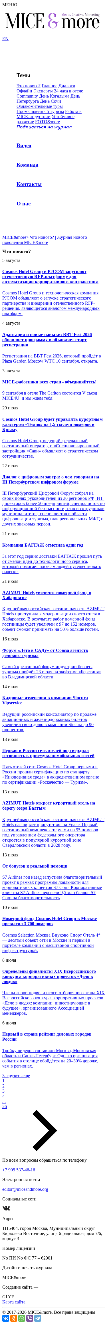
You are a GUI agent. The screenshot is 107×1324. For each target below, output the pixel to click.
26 (4, 1106)
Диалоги (66, 85)
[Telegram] (37, 1318)
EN (5, 38)
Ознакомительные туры (40, 106)
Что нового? (29, 85)
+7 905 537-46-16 (18, 1169)
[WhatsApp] (21, 1318)
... (4, 1101)
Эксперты (43, 90)
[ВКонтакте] (5, 1318)
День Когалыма (54, 96)
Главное (49, 85)
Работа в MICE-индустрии (49, 114)
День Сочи (50, 101)
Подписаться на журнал (44, 127)
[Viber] (29, 1318)
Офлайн (24, 90)
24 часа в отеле (68, 90)
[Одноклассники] (13, 1318)
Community (27, 96)
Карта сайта (13, 1301)
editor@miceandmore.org (25, 1189)
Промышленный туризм (40, 111)
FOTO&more (47, 121)
